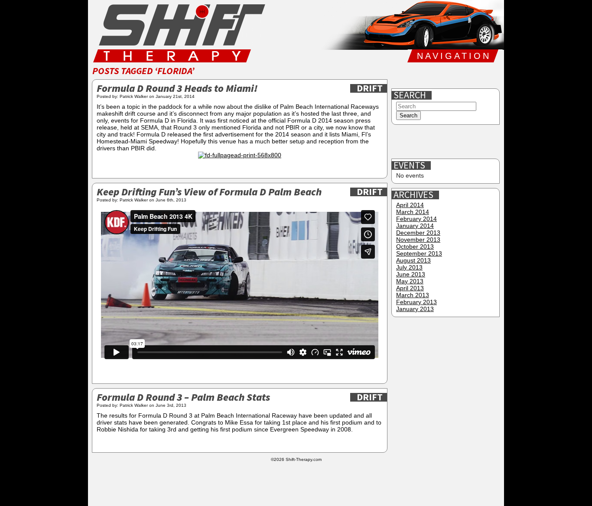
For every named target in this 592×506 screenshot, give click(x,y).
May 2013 (409, 281)
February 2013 (416, 301)
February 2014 (416, 218)
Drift (370, 88)
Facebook (402, 75)
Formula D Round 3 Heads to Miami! (177, 89)
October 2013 (415, 246)
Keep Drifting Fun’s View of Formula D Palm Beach (209, 193)
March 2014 (412, 211)
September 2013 (419, 253)
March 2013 (412, 295)
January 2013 (415, 308)
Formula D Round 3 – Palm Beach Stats (183, 398)
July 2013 (409, 267)
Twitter (430, 75)
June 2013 (410, 274)
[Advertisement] (446, 142)
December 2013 (418, 232)
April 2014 (410, 204)
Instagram (457, 75)
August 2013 (413, 260)
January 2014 (415, 225)
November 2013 (418, 239)
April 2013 (410, 288)
